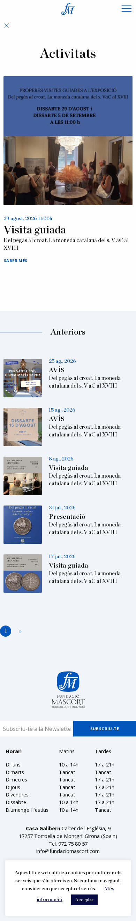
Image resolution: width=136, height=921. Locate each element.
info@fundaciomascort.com (68, 851)
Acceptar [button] (84, 900)
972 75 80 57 (73, 843)
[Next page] (19, 631)
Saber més (16, 260)
